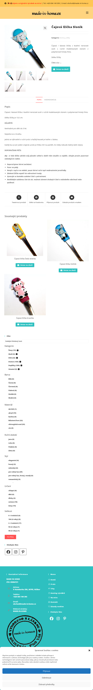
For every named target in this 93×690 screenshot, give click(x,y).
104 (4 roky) (14, 519)
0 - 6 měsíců (14, 515)
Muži (11, 354)
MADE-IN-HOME (20, 611)
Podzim (12, 447)
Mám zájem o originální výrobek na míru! (25, 3)
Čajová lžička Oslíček (68, 264)
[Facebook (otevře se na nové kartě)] (6, 3)
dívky (12, 498)
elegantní (13, 460)
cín (10, 428)
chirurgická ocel (16, 424)
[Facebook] (8, 551)
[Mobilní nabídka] (87, 13)
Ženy (12, 350)
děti (11, 494)
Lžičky (68, 38)
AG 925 (12, 409)
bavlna (12, 417)
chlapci (12, 490)
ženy (12, 506)
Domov (62, 38)
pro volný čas (15, 472)
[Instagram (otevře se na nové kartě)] (11, 3)
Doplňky (14, 365)
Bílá (11, 379)
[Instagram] (15, 551)
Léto (11, 443)
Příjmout (46, 671)
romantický (14, 479)
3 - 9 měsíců (14, 523)
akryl (12, 413)
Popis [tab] (39, 100)
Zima (11, 451)
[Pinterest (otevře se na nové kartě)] (8, 3)
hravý (12, 464)
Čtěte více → (56, 63)
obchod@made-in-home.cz (24, 604)
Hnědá (12, 394)
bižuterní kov (15, 420)
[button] (89, 650)
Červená (13, 386)
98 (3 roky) (14, 531)
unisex (12, 502)
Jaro (11, 439)
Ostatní (12, 369)
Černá (12, 383)
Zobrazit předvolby (46, 684)
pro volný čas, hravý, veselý (20, 475)
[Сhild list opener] (17, 350)
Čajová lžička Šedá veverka (25, 259)
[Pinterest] (23, 551)
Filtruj (10, 537)
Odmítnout (46, 677)
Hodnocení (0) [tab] (50, 100)
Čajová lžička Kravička (25, 318)
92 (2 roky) (14, 527)
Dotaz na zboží (62, 69)
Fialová (12, 390)
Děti (11, 358)
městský (13, 468)
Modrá (12, 398)
